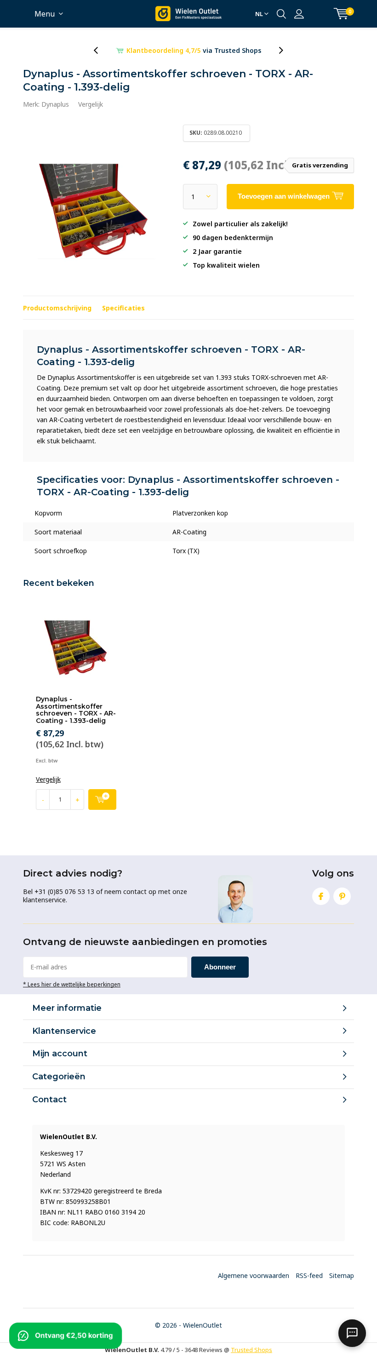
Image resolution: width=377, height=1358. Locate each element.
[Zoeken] (281, 14)
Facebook (321, 896)
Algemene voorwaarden (253, 1275)
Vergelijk (90, 104)
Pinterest (342, 896)
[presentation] (101, 50)
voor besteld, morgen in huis (194, 50)
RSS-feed (309, 1275)
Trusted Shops (251, 1350)
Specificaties (123, 308)
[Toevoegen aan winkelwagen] (102, 799)
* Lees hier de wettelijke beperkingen (71, 984)
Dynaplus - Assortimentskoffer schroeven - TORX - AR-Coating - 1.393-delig (76, 710)
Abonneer (220, 967)
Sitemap (341, 1275)
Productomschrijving (57, 308)
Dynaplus (55, 104)
